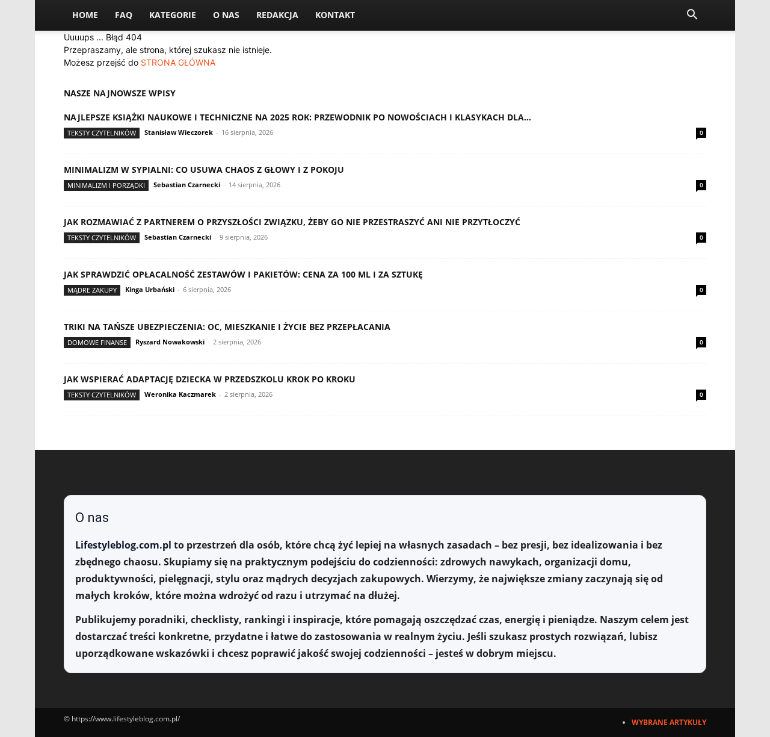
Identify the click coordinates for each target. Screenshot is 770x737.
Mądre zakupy (92, 289)
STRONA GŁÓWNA (178, 62)
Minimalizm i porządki (106, 185)
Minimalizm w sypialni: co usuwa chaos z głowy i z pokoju (204, 169)
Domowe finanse (97, 342)
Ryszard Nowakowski (170, 341)
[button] (691, 16)
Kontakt (335, 14)
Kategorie (172, 14)
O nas (226, 14)
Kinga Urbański (149, 289)
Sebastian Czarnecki (186, 184)
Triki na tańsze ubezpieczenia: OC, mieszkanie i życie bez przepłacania (227, 326)
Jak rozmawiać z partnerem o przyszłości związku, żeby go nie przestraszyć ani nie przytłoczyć (292, 222)
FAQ (123, 14)
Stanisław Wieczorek (178, 132)
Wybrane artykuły (669, 722)
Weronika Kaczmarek (180, 394)
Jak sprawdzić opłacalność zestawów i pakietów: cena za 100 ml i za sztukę (243, 274)
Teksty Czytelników (101, 132)
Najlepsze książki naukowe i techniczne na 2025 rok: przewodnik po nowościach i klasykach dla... (297, 117)
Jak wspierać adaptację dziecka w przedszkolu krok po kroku (210, 379)
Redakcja (277, 14)
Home (85, 14)
